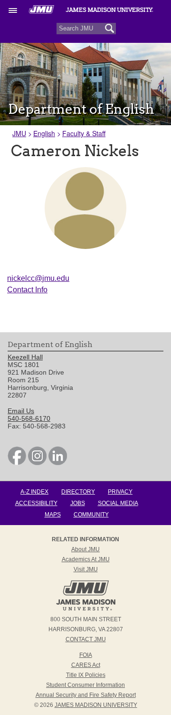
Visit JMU (86, 569)
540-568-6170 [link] (29, 418)
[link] (17, 463)
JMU (19, 133)
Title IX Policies (85, 675)
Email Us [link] (21, 411)
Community (91, 514)
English (44, 133)
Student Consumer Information (85, 685)
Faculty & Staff (83, 133)
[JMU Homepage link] (85, 609)
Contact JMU (86, 639)
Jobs (77, 503)
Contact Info (27, 290)
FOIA (85, 655)
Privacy (120, 491)
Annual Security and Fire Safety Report (86, 695)
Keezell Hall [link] (25, 357)
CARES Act (85, 665)
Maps (53, 514)
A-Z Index (34, 491)
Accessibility (36, 503)
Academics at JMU (86, 559)
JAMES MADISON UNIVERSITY (96, 705)
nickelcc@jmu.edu (38, 278)
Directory (78, 491)
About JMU (85, 549)
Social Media (118, 503)
